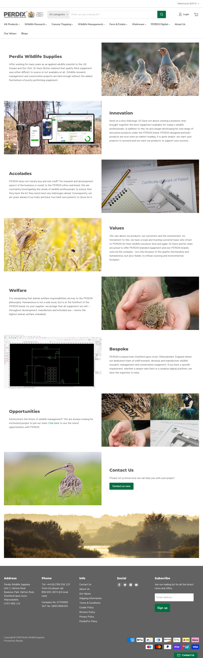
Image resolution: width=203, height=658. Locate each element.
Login (186, 14)
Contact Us (85, 584)
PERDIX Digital (160, 24)
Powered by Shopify (13, 640)
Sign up (162, 608)
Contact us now (121, 486)
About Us (180, 24)
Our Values (10, 33)
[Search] (161, 14)
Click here (53, 423)
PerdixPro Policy (88, 621)
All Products (11, 24)
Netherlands (187, 3)
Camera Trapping (62, 24)
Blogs (24, 33)
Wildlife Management (90, 24)
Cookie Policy (86, 607)
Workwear (138, 24)
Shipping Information (90, 598)
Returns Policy (87, 612)
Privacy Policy (86, 616)
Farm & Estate (117, 24)
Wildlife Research (35, 24)
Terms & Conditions (90, 602)
